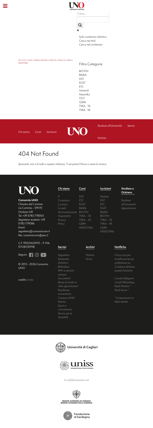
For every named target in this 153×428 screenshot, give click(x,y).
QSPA (69, 60)
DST (20, 60)
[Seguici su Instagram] (36, 254)
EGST (30, 60)
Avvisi (89, 259)
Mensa (62, 301)
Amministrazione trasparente (67, 214)
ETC (25, 60)
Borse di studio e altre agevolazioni (68, 284)
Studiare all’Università (128, 202)
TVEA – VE (85, 220)
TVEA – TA (85, 216)
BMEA (37, 60)
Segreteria (64, 255)
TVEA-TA (52, 60)
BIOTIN (44, 60)
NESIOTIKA (23, 63)
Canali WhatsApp (125, 282)
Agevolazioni (128, 208)
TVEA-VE (61, 60)
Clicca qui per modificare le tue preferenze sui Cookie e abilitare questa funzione (125, 262)
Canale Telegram (124, 278)
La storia (63, 204)
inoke (30, 279)
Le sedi (62, 208)
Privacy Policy (62, 222)
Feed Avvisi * (122, 290)
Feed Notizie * (123, 286)
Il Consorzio (64, 198)
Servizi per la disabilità (65, 315)
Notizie (104, 196)
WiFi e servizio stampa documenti (66, 274)
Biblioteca (64, 266)
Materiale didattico (63, 261)
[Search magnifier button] (80, 26)
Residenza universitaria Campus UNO (66, 294)
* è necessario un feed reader (124, 300)
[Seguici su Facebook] (30, 254)
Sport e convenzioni (65, 307)
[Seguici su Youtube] (42, 254)
